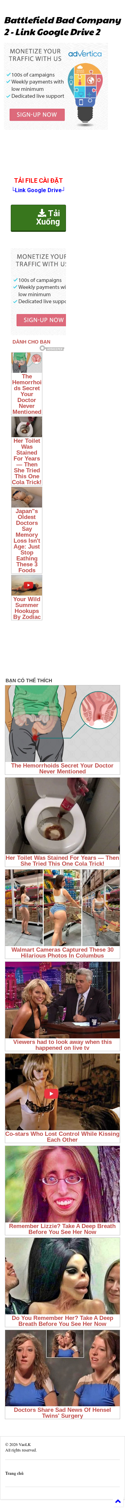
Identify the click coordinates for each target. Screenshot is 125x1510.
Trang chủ (14, 1473)
